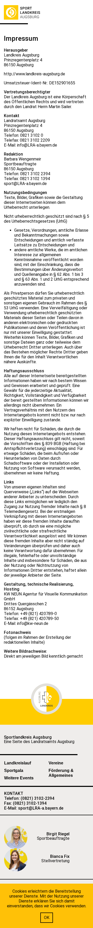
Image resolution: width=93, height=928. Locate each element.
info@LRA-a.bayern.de (37, 145)
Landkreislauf (17, 763)
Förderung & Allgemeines (61, 773)
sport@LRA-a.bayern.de (25, 183)
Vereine (56, 763)
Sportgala (13, 770)
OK (46, 917)
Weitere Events (19, 778)
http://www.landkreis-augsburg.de (34, 73)
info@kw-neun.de (32, 623)
